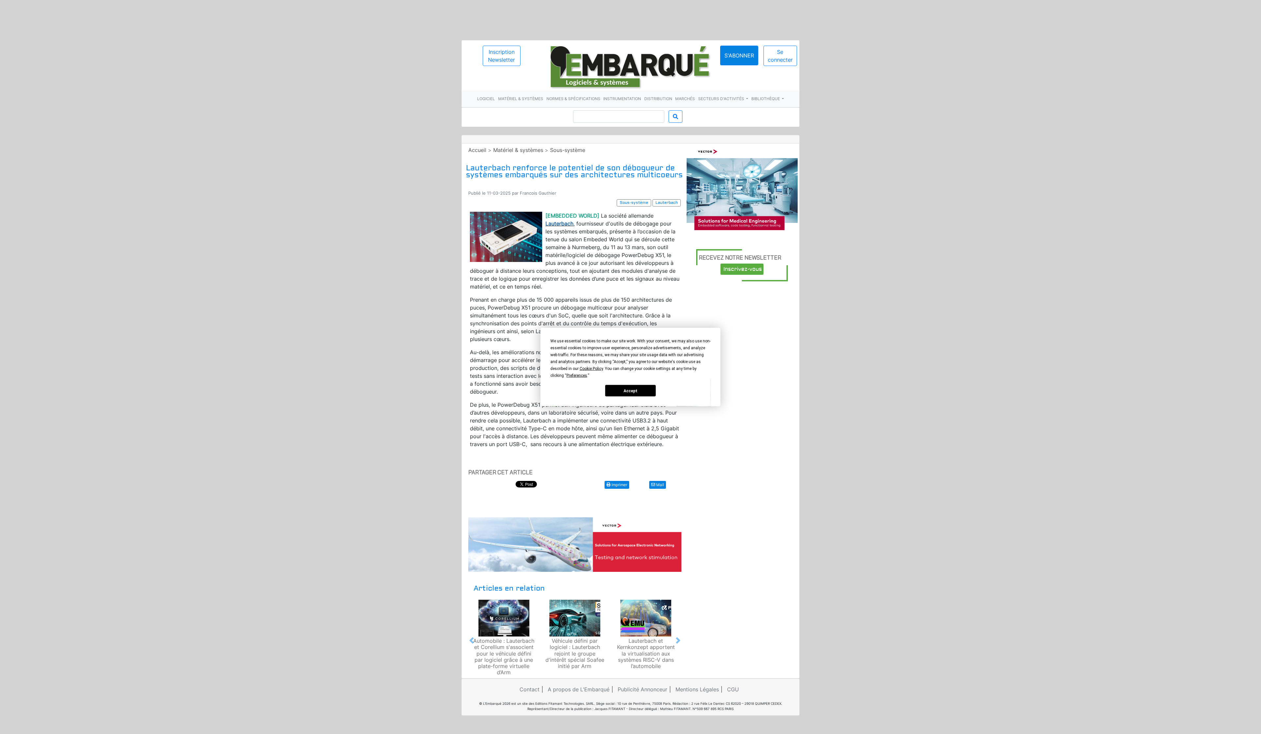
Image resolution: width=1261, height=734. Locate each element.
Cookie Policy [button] (591, 368)
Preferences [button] (576, 375)
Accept (630, 390)
